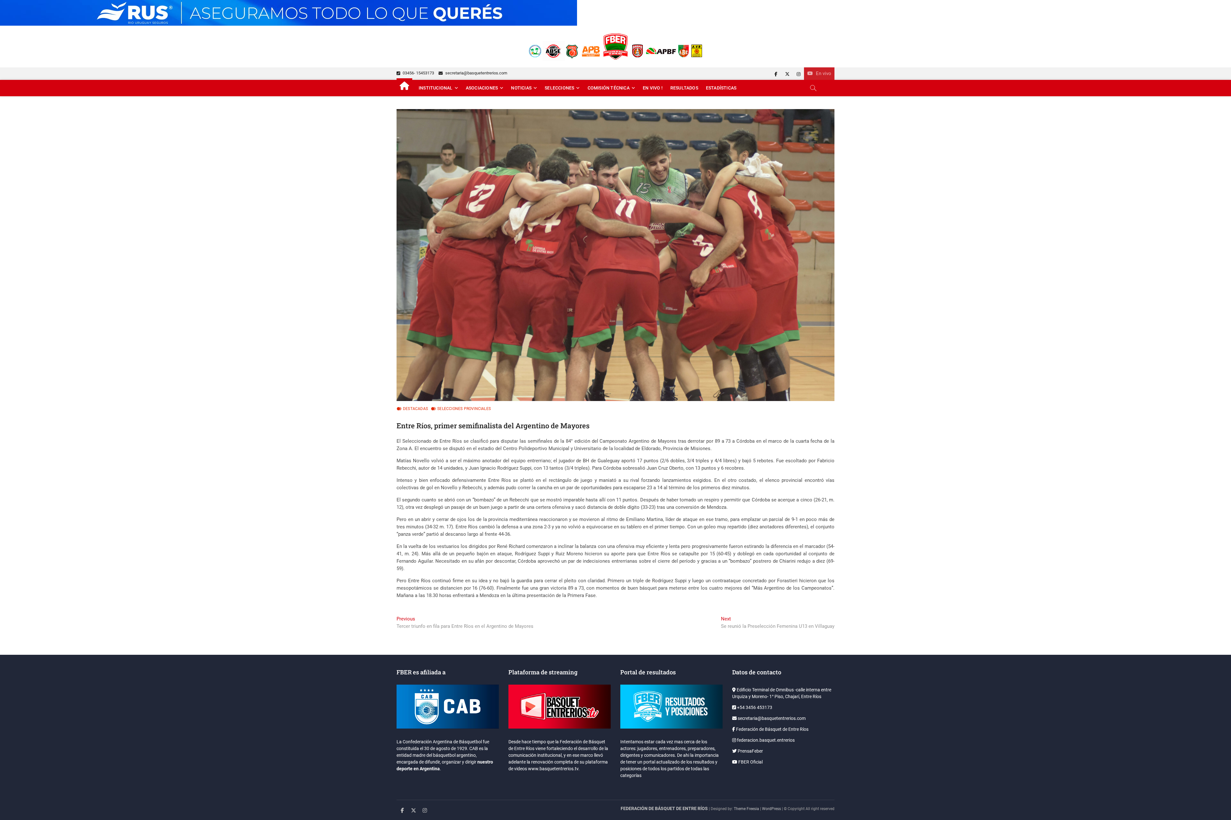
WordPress (771, 809)
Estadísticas (721, 87)
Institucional (436, 87)
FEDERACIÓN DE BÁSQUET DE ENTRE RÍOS (664, 808)
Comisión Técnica (609, 87)
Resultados (684, 87)
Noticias (521, 87)
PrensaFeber (750, 751)
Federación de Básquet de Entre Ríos (771, 729)
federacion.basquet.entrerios (765, 740)
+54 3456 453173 (754, 707)
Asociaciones (482, 87)
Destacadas (415, 408)
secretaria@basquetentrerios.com (475, 73)
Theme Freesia (746, 809)
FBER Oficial (750, 761)
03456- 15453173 (418, 73)
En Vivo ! (653, 87)
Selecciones (559, 87)
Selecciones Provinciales (464, 408)
